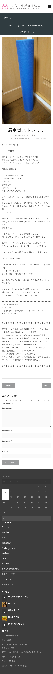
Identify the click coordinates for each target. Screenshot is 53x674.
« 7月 (5, 518)
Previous (9, 385)
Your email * (7, 441)
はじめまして (13, 610)
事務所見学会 (7, 584)
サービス (5, 527)
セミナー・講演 (8, 574)
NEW (22, 26)
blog (17, 26)
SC (35, 135)
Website (5, 451)
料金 (4, 538)
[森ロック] (4, 605)
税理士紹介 (6, 543)
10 (5, 497)
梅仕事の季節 (13, 617)
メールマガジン (8, 579)
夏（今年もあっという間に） (20, 597)
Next (46, 385)
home (11, 26)
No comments (42, 139)
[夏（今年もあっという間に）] (4, 598)
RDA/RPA (6, 563)
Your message (7, 408)
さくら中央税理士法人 (35, 26)
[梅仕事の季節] (4, 618)
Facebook (5, 553)
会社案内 (5, 532)
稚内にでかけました (16, 624)
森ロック (11, 603)
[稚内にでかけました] (4, 625)
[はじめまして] (4, 612)
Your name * (7, 431)
